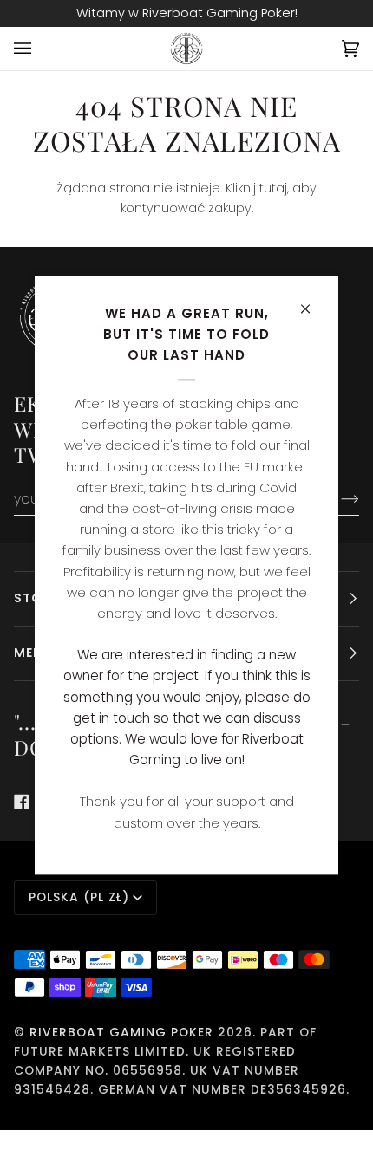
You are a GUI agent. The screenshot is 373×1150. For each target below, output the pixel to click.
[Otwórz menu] (40, 48)
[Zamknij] (312, 301)
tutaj (273, 188)
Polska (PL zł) (79, 897)
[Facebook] (21, 801)
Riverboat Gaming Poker (121, 1032)
